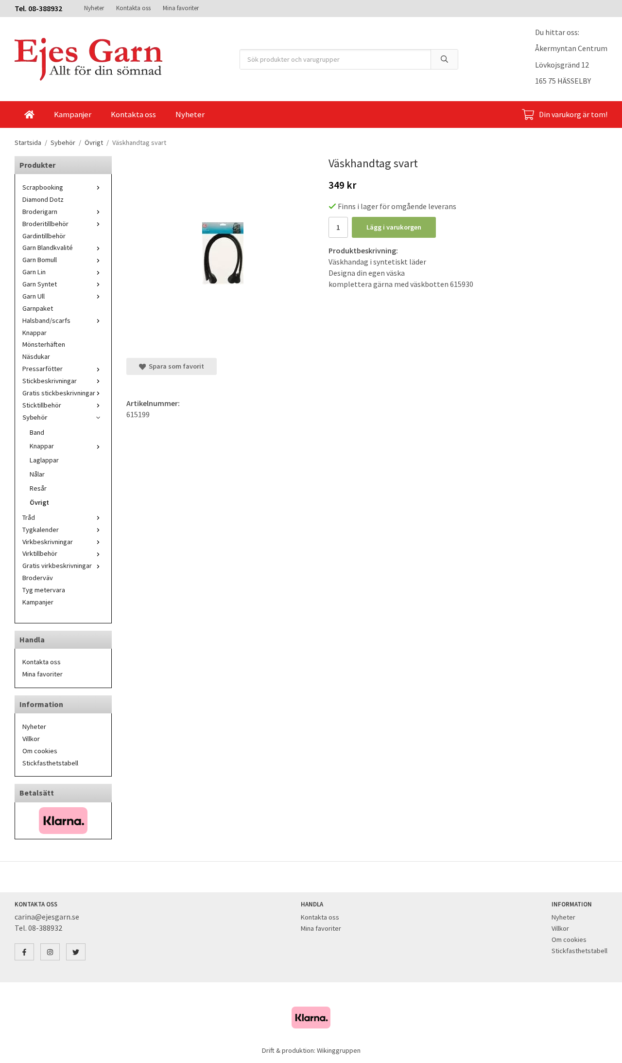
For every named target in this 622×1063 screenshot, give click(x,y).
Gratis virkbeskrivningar (57, 565)
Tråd (28, 517)
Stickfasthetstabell (50, 763)
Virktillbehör (39, 553)
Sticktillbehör (41, 405)
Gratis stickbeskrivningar (58, 393)
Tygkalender (40, 529)
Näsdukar (36, 356)
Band (37, 432)
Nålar (37, 474)
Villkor (31, 738)
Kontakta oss (133, 8)
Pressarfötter (42, 368)
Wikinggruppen (339, 1050)
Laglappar (44, 460)
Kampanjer (72, 114)
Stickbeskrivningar (49, 380)
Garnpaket (37, 308)
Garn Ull (33, 296)
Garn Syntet (39, 284)
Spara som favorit (175, 366)
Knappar (34, 332)
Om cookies (39, 750)
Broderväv (37, 577)
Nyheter (94, 8)
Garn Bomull (39, 259)
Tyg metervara (43, 589)
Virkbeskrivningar (47, 541)
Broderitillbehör (45, 223)
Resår (38, 488)
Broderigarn (39, 211)
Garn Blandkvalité (47, 247)
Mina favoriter (181, 8)
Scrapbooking (42, 187)
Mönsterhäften (43, 344)
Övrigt (39, 502)
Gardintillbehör (44, 235)
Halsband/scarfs (46, 320)
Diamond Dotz (43, 199)
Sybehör (34, 417)
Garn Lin (34, 271)
